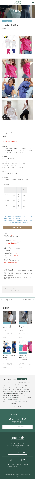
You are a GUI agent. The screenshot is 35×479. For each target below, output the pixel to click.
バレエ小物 (13, 397)
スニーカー (19, 399)
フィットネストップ (22, 382)
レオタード (13, 395)
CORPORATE (20, 464)
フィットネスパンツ (7, 391)
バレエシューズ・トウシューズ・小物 (11, 387)
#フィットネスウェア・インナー (12, 290)
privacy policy (16, 466)
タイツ (4, 389)
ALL (4, 379)
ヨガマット (14, 403)
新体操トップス (12, 399)
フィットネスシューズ (8, 384)
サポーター (5, 399)
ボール (28, 391)
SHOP (13, 464)
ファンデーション (25, 395)
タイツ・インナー (18, 384)
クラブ (18, 395)
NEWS (26, 464)
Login (17, 476)
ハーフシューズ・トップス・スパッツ (15, 389)
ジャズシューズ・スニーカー (19, 391)
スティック (26, 393)
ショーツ (23, 397)
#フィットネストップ (9, 288)
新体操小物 (9, 393)
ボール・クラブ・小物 (22, 385)
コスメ (17, 401)
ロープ (18, 397)
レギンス (27, 389)
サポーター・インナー (18, 393)
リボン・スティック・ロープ (9, 385)
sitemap (9, 466)
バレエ (9, 379)
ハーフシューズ (23, 401)
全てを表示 (17, 406)
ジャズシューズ (6, 397)
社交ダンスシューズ (25, 387)
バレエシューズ (6, 395)
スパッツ (29, 397)
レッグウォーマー (7, 403)
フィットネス (22, 379)
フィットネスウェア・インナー (10, 382)
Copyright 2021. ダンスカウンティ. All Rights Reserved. (17, 474)
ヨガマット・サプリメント (9, 401)
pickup (30, 382)
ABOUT (9, 464)
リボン (4, 393)
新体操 (14, 379)
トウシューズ (27, 399)
